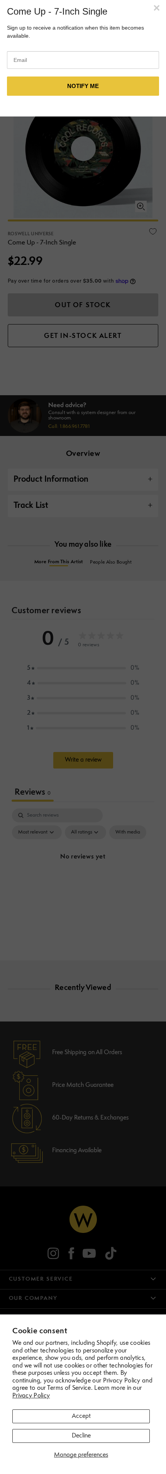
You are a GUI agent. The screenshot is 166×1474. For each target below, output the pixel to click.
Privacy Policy (31, 1396)
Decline (81, 1436)
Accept (81, 1416)
